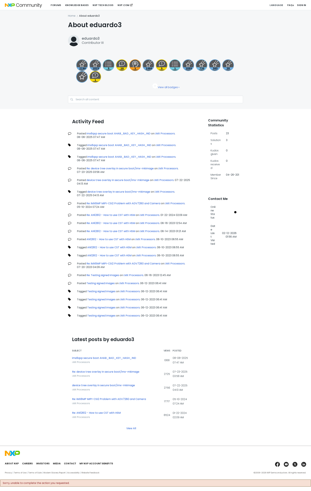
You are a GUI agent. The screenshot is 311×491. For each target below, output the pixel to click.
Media (57, 463)
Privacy (8, 473)
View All (131, 428)
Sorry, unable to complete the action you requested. (36, 483)
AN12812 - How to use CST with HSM (108, 239)
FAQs (290, 5)
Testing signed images (100, 283)
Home (71, 16)
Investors (43, 463)
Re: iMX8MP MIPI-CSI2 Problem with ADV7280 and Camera (123, 203)
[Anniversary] (215, 65)
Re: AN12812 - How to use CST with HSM (110, 215)
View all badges (168, 87)
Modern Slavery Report (54, 473)
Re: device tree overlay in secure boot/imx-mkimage (120, 168)
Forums (56, 5)
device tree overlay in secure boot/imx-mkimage (117, 180)
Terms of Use (20, 473)
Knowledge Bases (77, 5)
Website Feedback (90, 473)
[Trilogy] (188, 65)
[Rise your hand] (175, 65)
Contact (70, 463)
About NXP (12, 463)
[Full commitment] (201, 65)
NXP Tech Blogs (103, 5)
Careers (27, 463)
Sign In (301, 5)
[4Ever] (148, 65)
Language (276, 5)
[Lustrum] (95, 65)
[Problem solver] (135, 65)
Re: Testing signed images (102, 275)
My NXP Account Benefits (96, 463)
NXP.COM (123, 5)
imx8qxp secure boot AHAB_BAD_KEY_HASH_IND (118, 133)
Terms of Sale (35, 473)
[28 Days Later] (228, 65)
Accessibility (73, 473)
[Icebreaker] (95, 77)
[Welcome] (82, 77)
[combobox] (155, 99)
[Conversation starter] (108, 65)
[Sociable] (122, 65)
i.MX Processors (165, 133)
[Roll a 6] (82, 65)
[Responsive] (161, 65)
